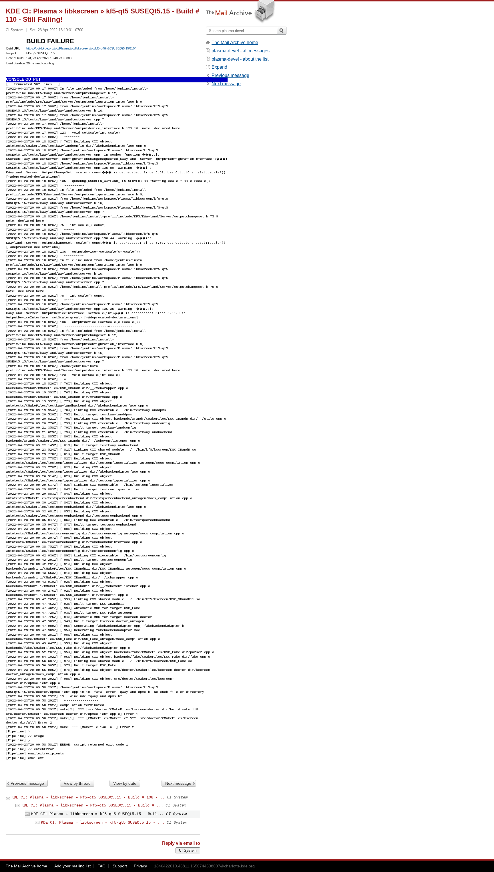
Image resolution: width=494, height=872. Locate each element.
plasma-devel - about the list (240, 59)
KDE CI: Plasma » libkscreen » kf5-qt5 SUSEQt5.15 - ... (102, 822)
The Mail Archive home (235, 42)
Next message (178, 783)
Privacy (140, 866)
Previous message (27, 783)
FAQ (101, 866)
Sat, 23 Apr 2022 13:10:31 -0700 (56, 30)
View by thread (77, 783)
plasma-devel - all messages (241, 50)
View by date (124, 783)
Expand (219, 67)
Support (120, 866)
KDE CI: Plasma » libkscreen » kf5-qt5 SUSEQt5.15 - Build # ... (92, 805)
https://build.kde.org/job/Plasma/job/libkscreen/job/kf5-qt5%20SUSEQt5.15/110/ (81, 48)
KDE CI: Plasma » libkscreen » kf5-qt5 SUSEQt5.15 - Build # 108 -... (88, 797)
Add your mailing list (72, 866)
